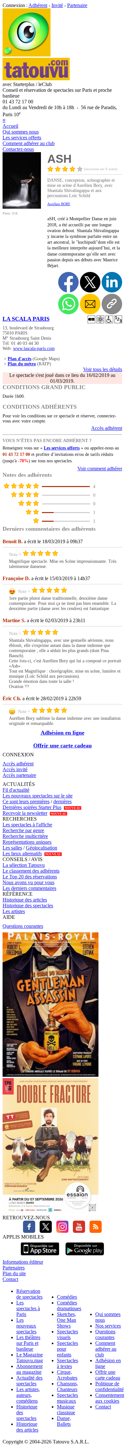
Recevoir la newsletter (25, 813)
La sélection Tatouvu (24, 865)
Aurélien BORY (58, 204)
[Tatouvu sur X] (44, 1231)
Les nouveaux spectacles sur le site (38, 795)
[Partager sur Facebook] (68, 282)
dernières (62, 801)
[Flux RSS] (94, 1231)
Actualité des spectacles (29, 1380)
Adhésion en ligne (62, 732)
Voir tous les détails (102, 369)
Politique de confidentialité (109, 1386)
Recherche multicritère (25, 836)
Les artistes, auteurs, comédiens (28, 1395)
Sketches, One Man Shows (66, 1320)
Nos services (108, 1326)
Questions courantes (23, 926)
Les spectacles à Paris (28, 1308)
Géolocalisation (41, 847)
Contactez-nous (18, 149)
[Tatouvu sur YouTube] (77, 1231)
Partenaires (14, 1267)
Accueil (10, 126)
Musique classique (66, 1409)
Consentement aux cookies (109, 1398)
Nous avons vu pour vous (28, 882)
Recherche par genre (23, 830)
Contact (10, 1279)
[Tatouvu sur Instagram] (60, 1231)
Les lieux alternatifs (22, 853)
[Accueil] (27, 54)
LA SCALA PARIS (26, 319)
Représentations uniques (27, 842)
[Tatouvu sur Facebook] (29, 1231)
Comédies (67, 1297)
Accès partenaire (19, 775)
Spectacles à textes (67, 1363)
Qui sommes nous (21, 132)
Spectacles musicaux (67, 1398)
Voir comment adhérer (99, 468)
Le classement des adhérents (31, 871)
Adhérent (37, 5)
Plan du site (14, 1273)
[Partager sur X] (90, 282)
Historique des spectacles (28, 905)
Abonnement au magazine (29, 1369)
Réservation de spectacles (29, 1294)
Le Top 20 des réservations (30, 876)
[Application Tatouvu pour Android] (84, 1256)
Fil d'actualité (16, 790)
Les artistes (14, 911)
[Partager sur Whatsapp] (68, 304)
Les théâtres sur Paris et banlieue (28, 1343)
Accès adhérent (106, 428)
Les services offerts (22, 137)
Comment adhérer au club (29, 143)
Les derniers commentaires (29, 888)
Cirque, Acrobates (67, 1375)
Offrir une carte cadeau (62, 745)
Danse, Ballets (64, 1421)
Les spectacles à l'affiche (27, 824)
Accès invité (15, 769)
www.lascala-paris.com (34, 348)
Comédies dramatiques (69, 1305)
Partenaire (77, 5)
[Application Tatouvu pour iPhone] (40, 1256)
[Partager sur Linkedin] (112, 282)
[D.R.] (22, 207)
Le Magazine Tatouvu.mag (29, 1357)
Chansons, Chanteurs (67, 1386)
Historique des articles (25, 899)
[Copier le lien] (112, 304)
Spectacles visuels (67, 1334)
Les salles (12, 847)
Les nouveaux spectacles (26, 1325)
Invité (57, 5)
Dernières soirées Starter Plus (32, 807)
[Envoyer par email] (90, 304)
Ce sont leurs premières (26, 801)
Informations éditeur (23, 1262)
